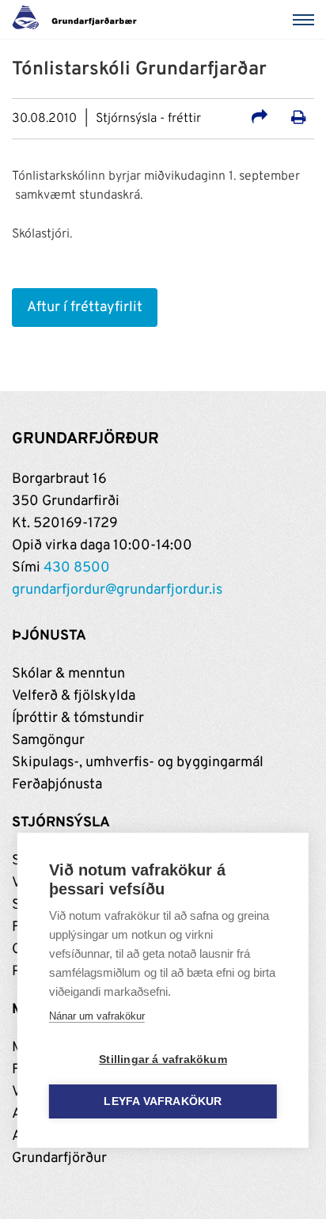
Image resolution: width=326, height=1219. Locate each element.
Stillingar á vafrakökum (163, 1059)
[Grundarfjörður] (79, 20)
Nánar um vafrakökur (97, 1016)
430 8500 (77, 568)
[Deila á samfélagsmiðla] (259, 119)
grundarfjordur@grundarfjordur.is (117, 590)
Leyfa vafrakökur (163, 1101)
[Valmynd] (306, 20)
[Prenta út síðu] (298, 119)
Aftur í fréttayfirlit (84, 307)
